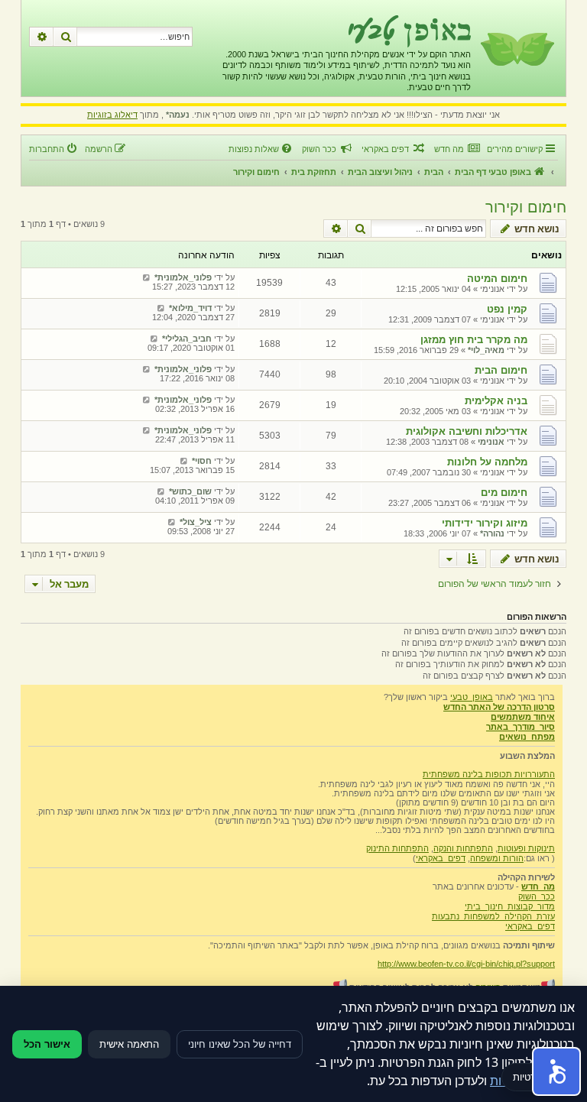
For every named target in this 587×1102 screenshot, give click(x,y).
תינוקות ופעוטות (526, 848)
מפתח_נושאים (527, 736)
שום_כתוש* (190, 491)
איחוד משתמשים (523, 716)
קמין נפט (507, 309)
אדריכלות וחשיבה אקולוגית (466, 431)
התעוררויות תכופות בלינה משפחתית (489, 774)
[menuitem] (457, 149)
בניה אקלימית (496, 401)
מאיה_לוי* (486, 350)
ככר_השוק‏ (536, 896)
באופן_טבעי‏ (471, 697)
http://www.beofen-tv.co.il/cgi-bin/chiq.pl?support (466, 963)
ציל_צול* (196, 522)
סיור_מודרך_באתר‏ (520, 726)
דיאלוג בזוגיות (112, 114)
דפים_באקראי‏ (440, 858)
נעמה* (178, 114)
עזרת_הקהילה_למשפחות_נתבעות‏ (493, 916)
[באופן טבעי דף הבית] (516, 48)
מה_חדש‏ (538, 886)
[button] (556, 1071)
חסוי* (202, 460)
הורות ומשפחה (497, 858)
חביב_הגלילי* (187, 338)
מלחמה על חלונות (487, 462)
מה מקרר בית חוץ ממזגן (473, 339)
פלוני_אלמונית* (183, 277)
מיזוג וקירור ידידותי (484, 523)
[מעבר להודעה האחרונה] (146, 277)
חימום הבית (501, 370)
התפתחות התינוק (397, 848)
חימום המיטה (497, 278)
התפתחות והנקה (463, 848)
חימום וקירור (525, 207)
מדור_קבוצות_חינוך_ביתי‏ (510, 906)
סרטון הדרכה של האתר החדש (499, 706)
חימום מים (504, 492)
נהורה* (492, 533)
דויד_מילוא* (190, 308)
